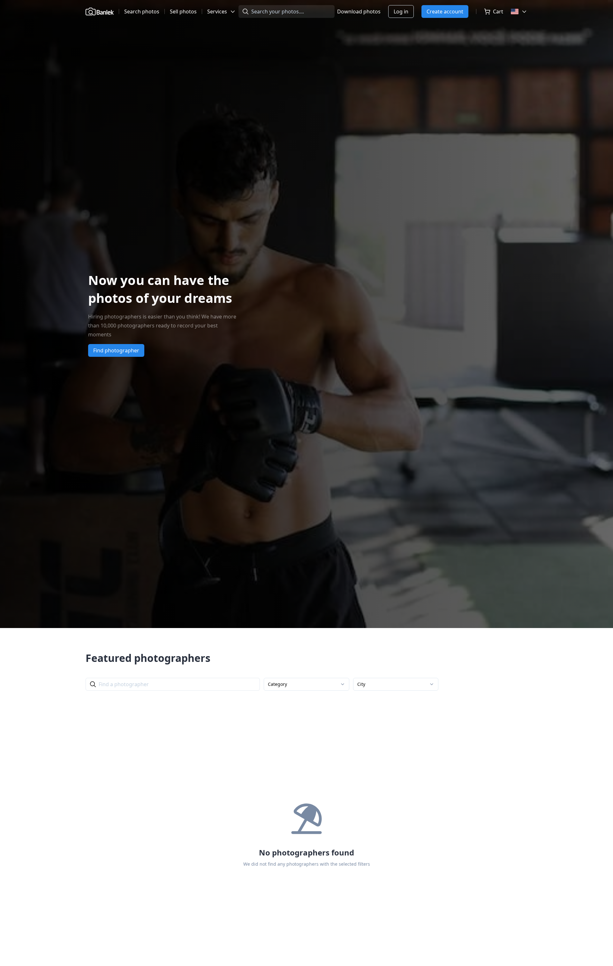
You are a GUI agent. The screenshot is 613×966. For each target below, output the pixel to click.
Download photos (359, 11)
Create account (445, 11)
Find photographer (116, 350)
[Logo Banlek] (100, 11)
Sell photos (183, 11)
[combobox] (306, 684)
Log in (401, 11)
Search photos (141, 11)
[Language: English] (519, 11)
